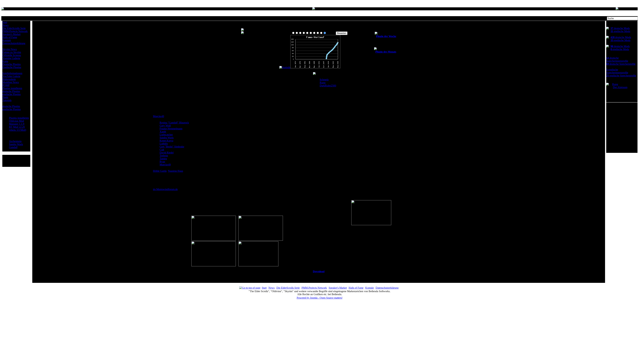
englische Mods (620, 31)
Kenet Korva (166, 140)
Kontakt (6, 40)
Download (318, 271)
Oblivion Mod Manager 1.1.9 (16, 122)
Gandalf (13, 147)
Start (4, 22)
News (5, 25)
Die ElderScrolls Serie (14, 28)
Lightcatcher (166, 134)
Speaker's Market (11, 34)
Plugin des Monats (385, 51)
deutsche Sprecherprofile (621, 63)
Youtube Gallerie (11, 58)
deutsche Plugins (11, 91)
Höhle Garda (160, 171)
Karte (5, 61)
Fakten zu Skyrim (11, 52)
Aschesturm (15, 141)
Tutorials (6, 100)
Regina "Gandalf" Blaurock (174, 122)
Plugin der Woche (386, 36)
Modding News (10, 82)
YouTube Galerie (11, 76)
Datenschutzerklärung (13, 43)
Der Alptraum (620, 87)
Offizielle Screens (11, 55)
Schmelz (324, 79)
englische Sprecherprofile (621, 75)
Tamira (163, 158)
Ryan (162, 161)
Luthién (164, 143)
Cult (162, 149)
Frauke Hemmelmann (171, 128)
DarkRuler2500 (328, 85)
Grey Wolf (165, 125)
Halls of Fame (9, 37)
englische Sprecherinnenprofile (617, 71)
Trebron (164, 155)
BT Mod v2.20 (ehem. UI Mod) (17, 128)
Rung (322, 82)
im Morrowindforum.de (165, 189)
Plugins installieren (12, 88)
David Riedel (167, 152)
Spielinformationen (12, 73)
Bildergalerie (9, 79)
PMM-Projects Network (15, 31)
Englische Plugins (11, 67)
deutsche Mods (620, 28)
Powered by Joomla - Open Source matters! (319, 297)
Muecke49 (158, 116)
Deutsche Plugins (11, 64)
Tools (5, 97)
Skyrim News (9, 49)
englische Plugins (11, 94)
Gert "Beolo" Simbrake (172, 146)
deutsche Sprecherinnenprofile (617, 59)
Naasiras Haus (175, 171)
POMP (6, 85)
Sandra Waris (16, 144)
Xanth (163, 131)
